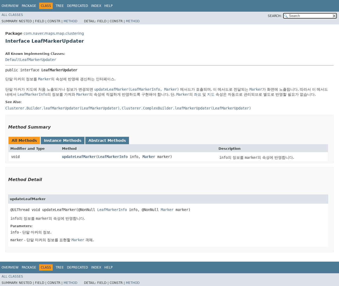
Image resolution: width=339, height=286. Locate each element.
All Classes (12, 15)
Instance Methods (62, 140)
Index (96, 6)
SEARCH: (275, 16)
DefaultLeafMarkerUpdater (30, 60)
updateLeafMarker (79, 157)
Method (70, 21)
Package (29, 6)
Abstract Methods (107, 140)
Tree (60, 6)
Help (108, 6)
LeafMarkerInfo (113, 157)
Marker (148, 157)
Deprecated (77, 6)
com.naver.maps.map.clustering (54, 33)
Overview (10, 6)
